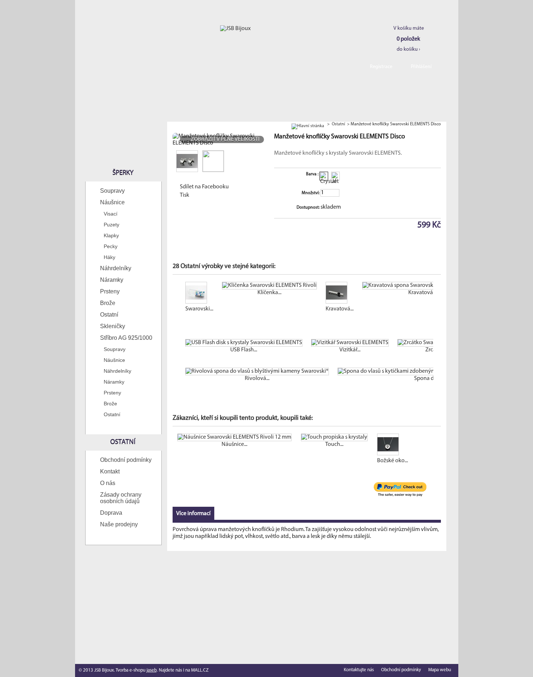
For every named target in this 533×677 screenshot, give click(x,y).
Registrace (381, 67)
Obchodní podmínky (126, 460)
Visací (110, 214)
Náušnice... (234, 444)
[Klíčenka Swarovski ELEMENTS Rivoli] (269, 285)
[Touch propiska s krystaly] (334, 437)
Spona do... (427, 378)
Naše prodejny (119, 524)
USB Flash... (243, 350)
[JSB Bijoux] (235, 28)
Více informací (193, 514)
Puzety (111, 224)
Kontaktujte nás (359, 670)
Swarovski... (199, 309)
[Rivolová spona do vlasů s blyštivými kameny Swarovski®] (257, 371)
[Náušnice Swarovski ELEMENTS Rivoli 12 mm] (234, 437)
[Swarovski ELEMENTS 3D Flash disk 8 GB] (199, 294)
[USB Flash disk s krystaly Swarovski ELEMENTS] (243, 343)
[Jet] (335, 176)
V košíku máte (408, 39)
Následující (435, 296)
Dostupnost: (308, 207)
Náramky (111, 280)
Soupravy (112, 191)
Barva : (312, 174)
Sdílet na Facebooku (204, 187)
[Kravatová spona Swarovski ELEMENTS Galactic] (422, 285)
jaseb (151, 670)
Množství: (310, 193)
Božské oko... (392, 461)
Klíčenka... (269, 293)
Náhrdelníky (115, 268)
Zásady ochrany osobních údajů (120, 498)
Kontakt (110, 471)
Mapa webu (439, 670)
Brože (107, 303)
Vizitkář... (349, 350)
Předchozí (174, 296)
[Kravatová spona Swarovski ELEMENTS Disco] (340, 294)
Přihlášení (421, 67)
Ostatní (109, 315)
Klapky (111, 235)
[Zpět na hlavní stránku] (308, 124)
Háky (109, 257)
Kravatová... (340, 309)
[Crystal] (323, 176)
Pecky (110, 246)
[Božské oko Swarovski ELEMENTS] (392, 445)
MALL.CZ (199, 670)
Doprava (111, 513)
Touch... (334, 444)
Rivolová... (257, 378)
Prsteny (110, 291)
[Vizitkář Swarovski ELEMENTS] (350, 343)
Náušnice (112, 202)
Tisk (184, 195)
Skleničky (112, 326)
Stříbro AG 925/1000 (126, 338)
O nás (107, 483)
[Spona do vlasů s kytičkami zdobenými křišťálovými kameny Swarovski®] (427, 371)
